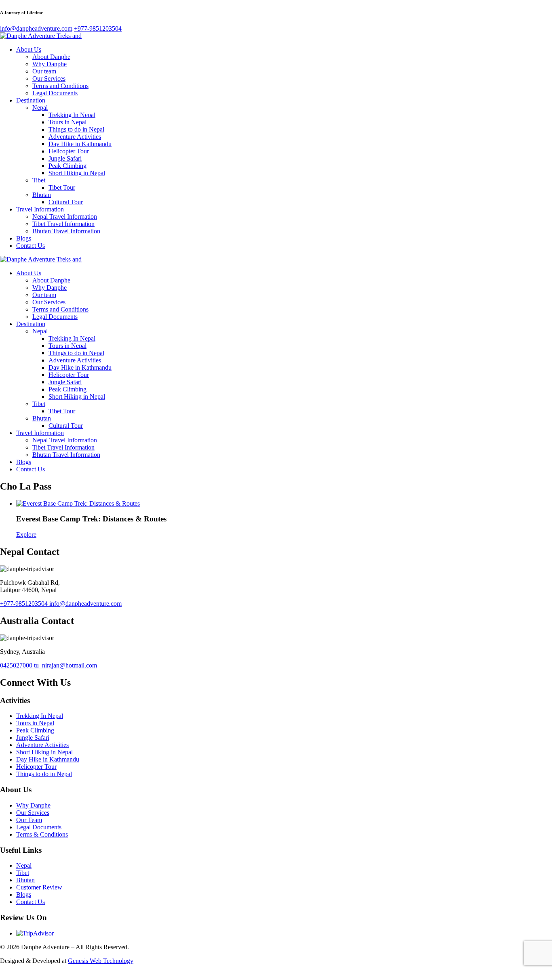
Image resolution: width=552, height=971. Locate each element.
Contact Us (30, 245)
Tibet (38, 180)
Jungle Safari (65, 158)
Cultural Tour (65, 202)
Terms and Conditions (60, 85)
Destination (30, 100)
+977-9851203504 (24, 603)
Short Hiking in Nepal (76, 173)
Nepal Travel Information (64, 216)
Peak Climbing (67, 165)
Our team (44, 71)
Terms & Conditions (42, 834)
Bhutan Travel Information (66, 231)
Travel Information (40, 209)
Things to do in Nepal (76, 129)
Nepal (40, 107)
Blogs (23, 238)
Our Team (29, 819)
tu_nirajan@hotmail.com (65, 665)
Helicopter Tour (68, 151)
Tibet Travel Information (63, 223)
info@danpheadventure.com (85, 603)
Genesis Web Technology (100, 960)
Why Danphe (49, 64)
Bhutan (41, 194)
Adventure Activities (74, 136)
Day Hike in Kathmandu (80, 143)
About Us (28, 49)
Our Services (48, 78)
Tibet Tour (61, 187)
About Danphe (51, 56)
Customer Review (39, 887)
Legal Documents (55, 93)
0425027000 (17, 665)
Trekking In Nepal (71, 114)
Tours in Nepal (67, 122)
